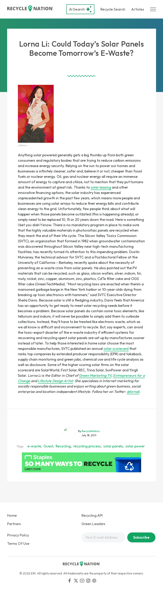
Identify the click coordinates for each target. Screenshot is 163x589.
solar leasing (101, 187)
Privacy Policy (18, 535)
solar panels (113, 446)
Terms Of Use (18, 543)
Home (12, 515)
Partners (14, 523)
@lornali (133, 391)
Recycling (63, 446)
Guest (48, 446)
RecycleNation (91, 431)
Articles (137, 9)
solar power (135, 446)
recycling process (87, 446)
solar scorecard (116, 348)
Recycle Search (112, 9)
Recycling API (92, 515)
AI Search (77, 9)
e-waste (34, 446)
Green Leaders (93, 523)
